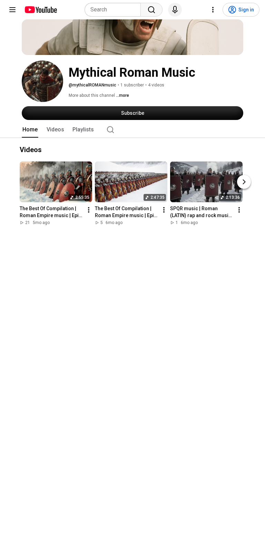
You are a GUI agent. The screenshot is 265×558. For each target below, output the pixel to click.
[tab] (30, 129)
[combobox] (114, 10)
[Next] (244, 182)
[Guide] (12, 10)
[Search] (151, 10)
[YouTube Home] (40, 9)
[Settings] (213, 10)
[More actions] (89, 210)
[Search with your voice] (175, 10)
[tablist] (132, 129)
